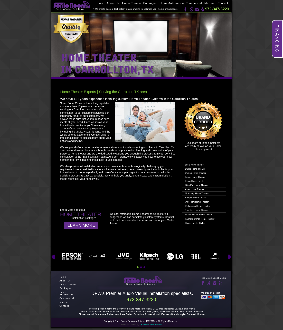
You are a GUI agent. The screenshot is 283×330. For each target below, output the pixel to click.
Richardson (113, 314)
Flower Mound (152, 314)
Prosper (125, 311)
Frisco (98, 311)
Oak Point (147, 311)
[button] (277, 39)
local (150, 308)
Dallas (178, 308)
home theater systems (118, 308)
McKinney (165, 311)
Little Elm (115, 311)
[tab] (138, 267)
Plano (106, 311)
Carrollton (139, 314)
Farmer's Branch (170, 314)
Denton (175, 311)
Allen (155, 311)
